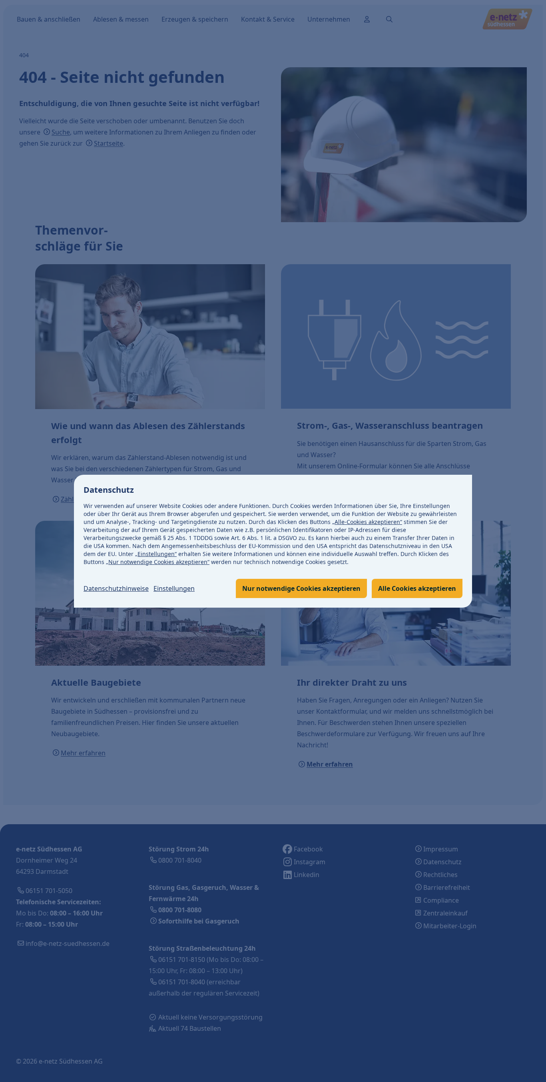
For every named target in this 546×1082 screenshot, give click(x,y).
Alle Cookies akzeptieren (417, 588)
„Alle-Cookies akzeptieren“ (367, 522)
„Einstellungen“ (156, 554)
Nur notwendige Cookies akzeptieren (301, 588)
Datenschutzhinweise (116, 588)
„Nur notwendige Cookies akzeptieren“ (157, 562)
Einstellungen (174, 588)
